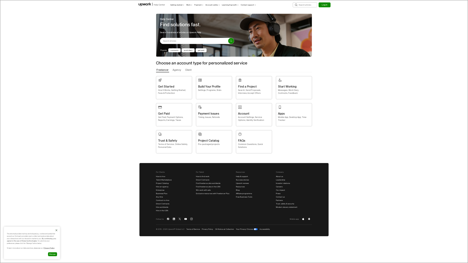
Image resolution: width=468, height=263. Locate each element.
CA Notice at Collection (224, 229)
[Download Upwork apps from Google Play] (309, 219)
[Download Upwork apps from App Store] (303, 219)
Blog (238, 190)
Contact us (280, 197)
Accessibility (265, 229)
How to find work (202, 176)
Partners (279, 200)
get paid (201, 50)
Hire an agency (162, 187)
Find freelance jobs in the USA (208, 187)
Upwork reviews (242, 183)
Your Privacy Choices (244, 229)
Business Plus (161, 193)
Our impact (280, 190)
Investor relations (283, 183)
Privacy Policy (207, 229)
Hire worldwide (162, 207)
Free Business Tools (244, 197)
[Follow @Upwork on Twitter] (179, 219)
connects (174, 50)
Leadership (280, 180)
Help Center (159, 5)
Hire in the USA (162, 210)
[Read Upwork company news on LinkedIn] (173, 219)
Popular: (164, 50)
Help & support (242, 176)
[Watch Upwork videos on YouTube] (185, 219)
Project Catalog (162, 183)
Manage (52, 254)
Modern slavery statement (286, 207)
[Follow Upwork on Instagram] (191, 219)
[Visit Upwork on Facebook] (168, 219)
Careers (279, 187)
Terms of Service (193, 229)
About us (279, 176)
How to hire (160, 176)
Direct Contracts (162, 204)
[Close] (56, 230)
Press (278, 193)
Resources (240, 187)
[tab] (163, 69)
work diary (188, 50)
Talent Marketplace (164, 180)
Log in (324, 5)
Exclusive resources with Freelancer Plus (212, 193)
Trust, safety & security (285, 204)
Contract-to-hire (162, 200)
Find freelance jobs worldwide (208, 183)
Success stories (242, 180)
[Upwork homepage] (144, 5)
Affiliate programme (244, 193)
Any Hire (159, 197)
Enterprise (160, 190)
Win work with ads (203, 190)
